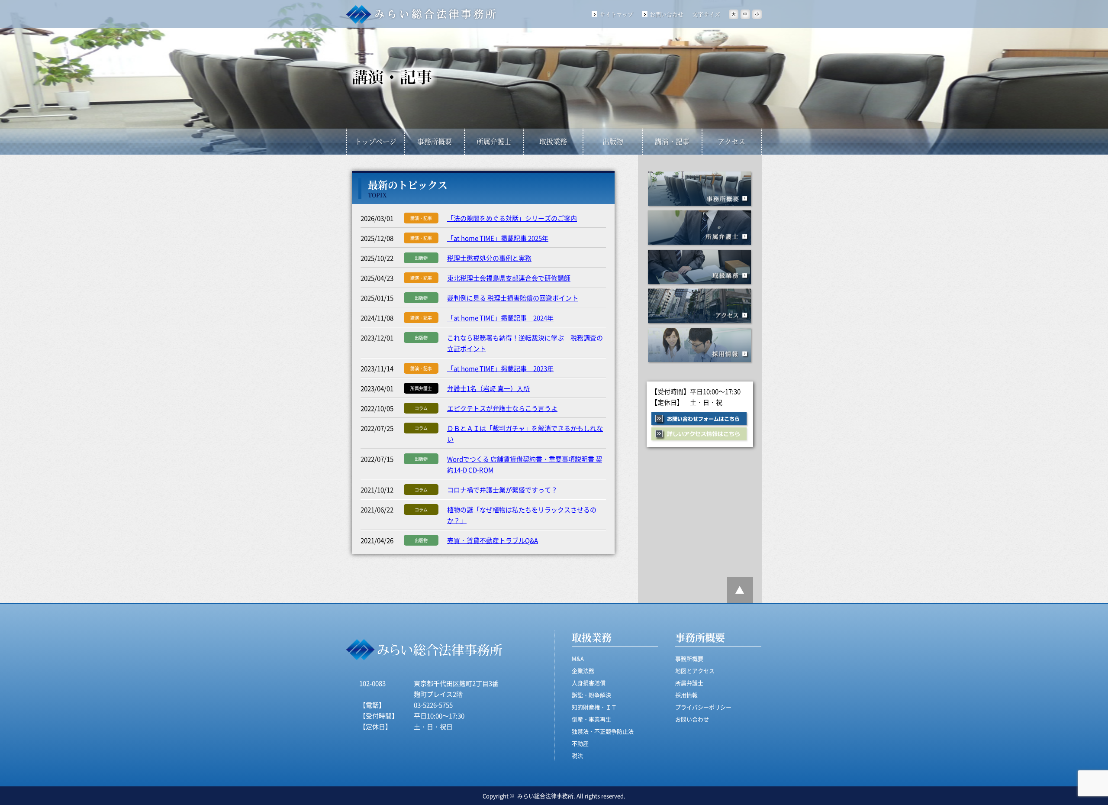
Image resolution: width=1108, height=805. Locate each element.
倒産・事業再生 (591, 719)
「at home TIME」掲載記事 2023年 (500, 368)
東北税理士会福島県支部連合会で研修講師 (508, 277)
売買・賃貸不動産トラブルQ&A (492, 540)
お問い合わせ (666, 14)
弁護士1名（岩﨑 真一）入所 (488, 388)
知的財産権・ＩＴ (594, 707)
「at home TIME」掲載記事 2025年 (497, 237)
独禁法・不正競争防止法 (603, 731)
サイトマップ (616, 14)
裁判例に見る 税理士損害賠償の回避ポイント (512, 297)
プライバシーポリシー (703, 707)
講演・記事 (672, 141)
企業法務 (583, 670)
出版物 (612, 141)
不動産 (580, 743)
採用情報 (700, 345)
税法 (577, 755)
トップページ (375, 141)
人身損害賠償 (589, 683)
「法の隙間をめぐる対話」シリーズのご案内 (512, 218)
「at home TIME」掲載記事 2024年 (500, 317)
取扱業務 (553, 141)
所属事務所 (700, 228)
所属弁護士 (494, 141)
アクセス (731, 141)
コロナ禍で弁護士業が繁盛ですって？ (502, 489)
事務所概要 (434, 141)
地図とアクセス (695, 670)
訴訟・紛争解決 (591, 695)
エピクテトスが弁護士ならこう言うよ (502, 408)
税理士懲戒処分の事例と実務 (489, 257)
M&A (578, 658)
